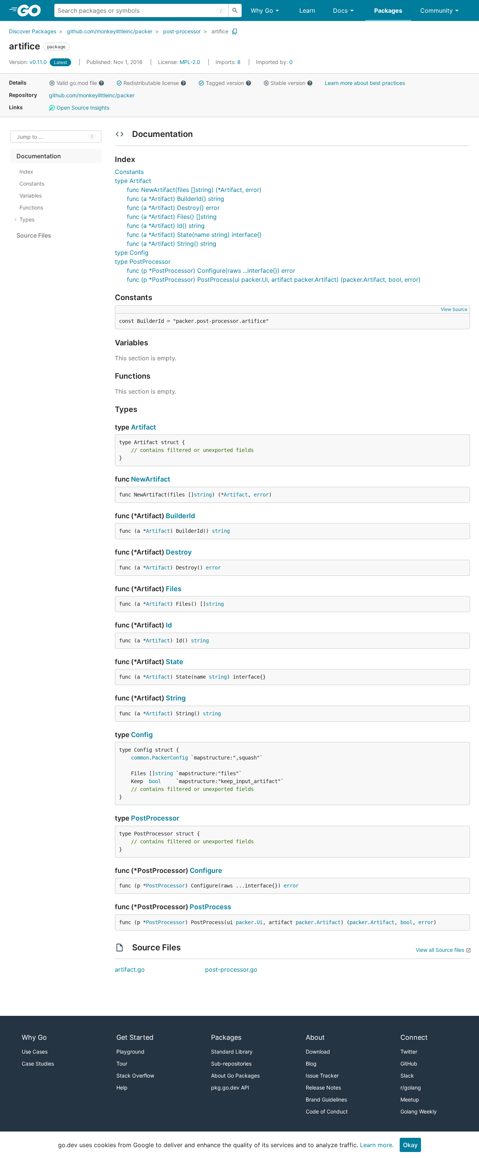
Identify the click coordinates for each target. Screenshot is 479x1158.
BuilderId (180, 516)
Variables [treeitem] (30, 195)
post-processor (182, 31)
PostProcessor (155, 818)
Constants (129, 171)
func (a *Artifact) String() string (171, 243)
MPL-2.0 (190, 62)
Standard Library (232, 1051)
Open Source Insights (82, 107)
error (261, 495)
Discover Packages (32, 31)
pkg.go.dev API (230, 1087)
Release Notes (323, 1087)
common (140, 758)
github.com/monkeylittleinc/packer (109, 31)
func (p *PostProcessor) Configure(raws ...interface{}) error (211, 270)
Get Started (134, 1037)
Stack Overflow (135, 1075)
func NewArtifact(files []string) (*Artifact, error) (194, 189)
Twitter (408, 1051)
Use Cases (35, 1051)
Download (318, 1051)
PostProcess (210, 907)
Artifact (143, 427)
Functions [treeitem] (31, 207)
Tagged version (224, 83)
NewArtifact (150, 479)
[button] (52, 83)
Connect (414, 1037)
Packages (388, 10)
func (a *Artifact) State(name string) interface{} (194, 234)
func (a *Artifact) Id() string (166, 225)
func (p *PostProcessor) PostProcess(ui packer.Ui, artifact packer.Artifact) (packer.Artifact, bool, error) (274, 279)
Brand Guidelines (326, 1099)
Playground (130, 1051)
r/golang (410, 1087)
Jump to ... (30, 137)
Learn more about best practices (365, 83)
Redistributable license (151, 83)
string (203, 495)
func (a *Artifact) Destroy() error (173, 207)
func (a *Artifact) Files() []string (172, 216)
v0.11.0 (28, 62)
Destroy (179, 552)
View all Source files (440, 950)
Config (142, 735)
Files (173, 589)
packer (245, 922)
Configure (206, 870)
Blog (311, 1063)
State (174, 662)
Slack (407, 1075)
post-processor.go (231, 969)
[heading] (31, 10)
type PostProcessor (143, 261)
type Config (132, 252)
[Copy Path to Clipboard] (234, 31)
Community (436, 10)
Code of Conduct (327, 1111)
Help (122, 1087)
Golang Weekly (418, 1111)
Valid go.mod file (76, 83)
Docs (340, 10)
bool (155, 781)
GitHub (408, 1063)
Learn (307, 10)
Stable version (288, 83)
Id (169, 625)
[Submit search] (235, 10)
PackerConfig (170, 758)
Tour (121, 1063)
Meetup (409, 1099)
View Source (454, 309)
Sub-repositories (231, 1063)
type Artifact (133, 180)
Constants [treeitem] (31, 183)
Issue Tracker (322, 1075)
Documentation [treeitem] (38, 156)
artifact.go (130, 969)
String (176, 698)
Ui (260, 922)
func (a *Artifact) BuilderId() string (175, 198)
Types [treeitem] (26, 219)
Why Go (262, 10)
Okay (410, 1145)
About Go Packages (235, 1075)
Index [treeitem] (26, 171)
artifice (219, 31)
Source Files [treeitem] (33, 235)
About (315, 1037)
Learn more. (377, 1145)
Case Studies (38, 1063)
